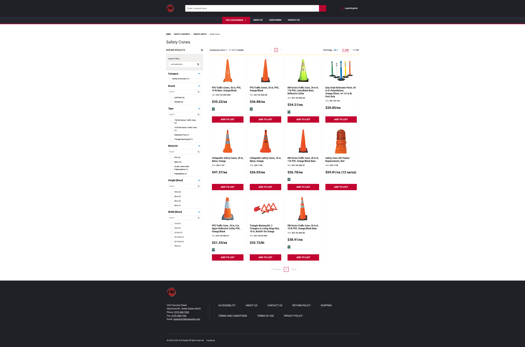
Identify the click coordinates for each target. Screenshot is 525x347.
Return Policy (301, 305)
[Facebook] (218, 340)
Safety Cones (215, 34)
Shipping (326, 305)
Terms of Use (265, 315)
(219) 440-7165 (178, 315)
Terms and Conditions (232, 315)
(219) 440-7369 (181, 312)
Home (168, 34)
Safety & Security (182, 34)
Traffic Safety (200, 34)
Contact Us (294, 20)
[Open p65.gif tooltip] (213, 109)
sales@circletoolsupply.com (186, 319)
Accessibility (227, 305)
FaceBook (210, 340)
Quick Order (275, 20)
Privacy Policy (293, 315)
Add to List (228, 119)
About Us (258, 20)
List (357, 50)
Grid (347, 50)
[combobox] (255, 8)
